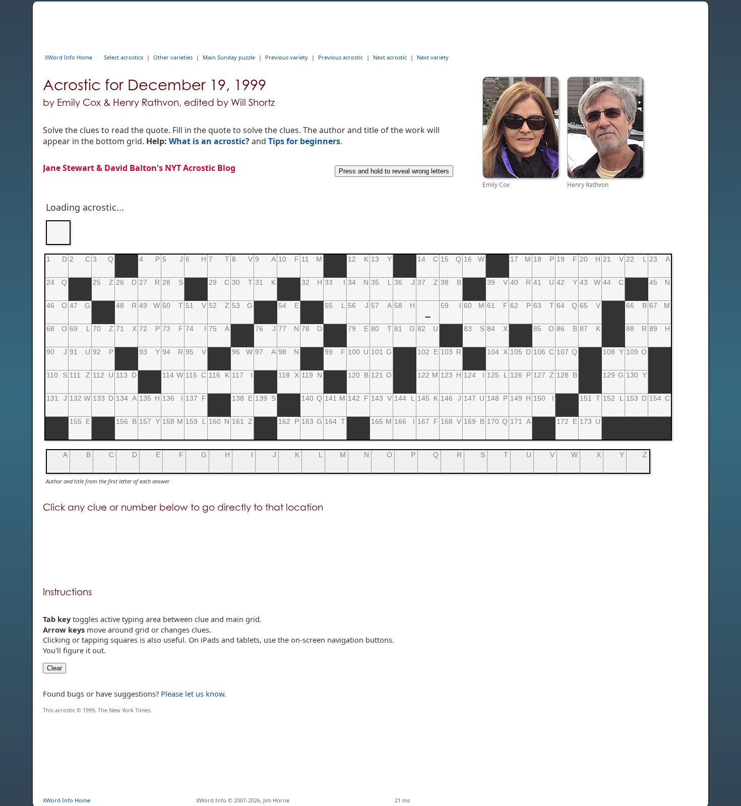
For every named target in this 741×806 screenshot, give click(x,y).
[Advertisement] (226, 24)
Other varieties (173, 57)
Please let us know (192, 694)
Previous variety (286, 57)
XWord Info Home (68, 57)
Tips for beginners (304, 141)
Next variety (433, 57)
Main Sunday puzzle (229, 57)
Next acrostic (390, 57)
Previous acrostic (340, 57)
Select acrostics (123, 57)
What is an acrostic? (209, 141)
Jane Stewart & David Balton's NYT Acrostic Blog (139, 167)
